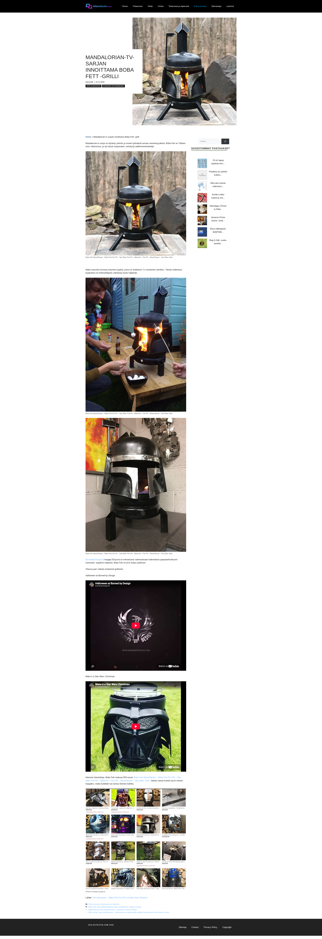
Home (88, 137)
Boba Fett (92, 907)
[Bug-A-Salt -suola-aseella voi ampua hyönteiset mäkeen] (202, 243)
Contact (195, 927)
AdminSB (89, 82)
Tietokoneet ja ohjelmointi (179, 6)
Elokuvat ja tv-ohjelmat (113, 86)
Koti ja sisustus (200, 6)
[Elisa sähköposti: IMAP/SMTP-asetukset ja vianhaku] (202, 232)
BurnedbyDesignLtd (95, 559)
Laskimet (230, 6)
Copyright (226, 927)
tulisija (138, 907)
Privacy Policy (210, 927)
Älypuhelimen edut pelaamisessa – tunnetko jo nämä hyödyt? (112, 910)
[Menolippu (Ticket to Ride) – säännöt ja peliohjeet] (202, 209)
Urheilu (161, 6)
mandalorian (123, 907)
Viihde (150, 6)
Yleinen (125, 6)
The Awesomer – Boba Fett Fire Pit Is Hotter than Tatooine (119, 897)
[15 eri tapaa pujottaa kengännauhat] (202, 163)
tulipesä (132, 907)
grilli (115, 907)
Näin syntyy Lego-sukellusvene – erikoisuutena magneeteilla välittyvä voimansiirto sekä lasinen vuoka (128, 912)
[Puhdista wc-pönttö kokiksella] (202, 175)
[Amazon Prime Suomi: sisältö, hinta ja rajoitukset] (202, 220)
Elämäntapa (216, 6)
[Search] (225, 141)
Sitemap (182, 927)
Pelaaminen (138, 6)
